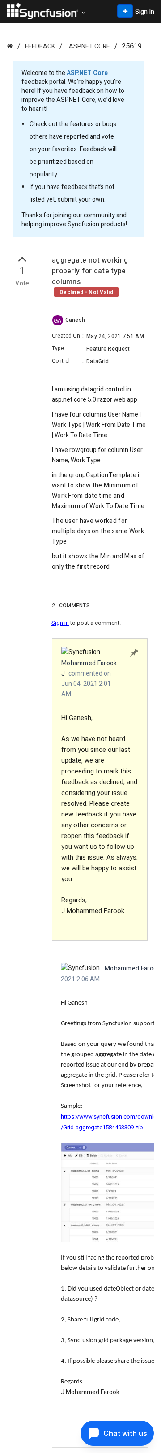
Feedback (40, 46)
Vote (22, 283)
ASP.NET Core (89, 46)
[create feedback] (125, 11)
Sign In (144, 12)
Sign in (60, 623)
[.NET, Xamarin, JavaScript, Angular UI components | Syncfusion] (42, 11)
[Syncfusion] (10, 46)
